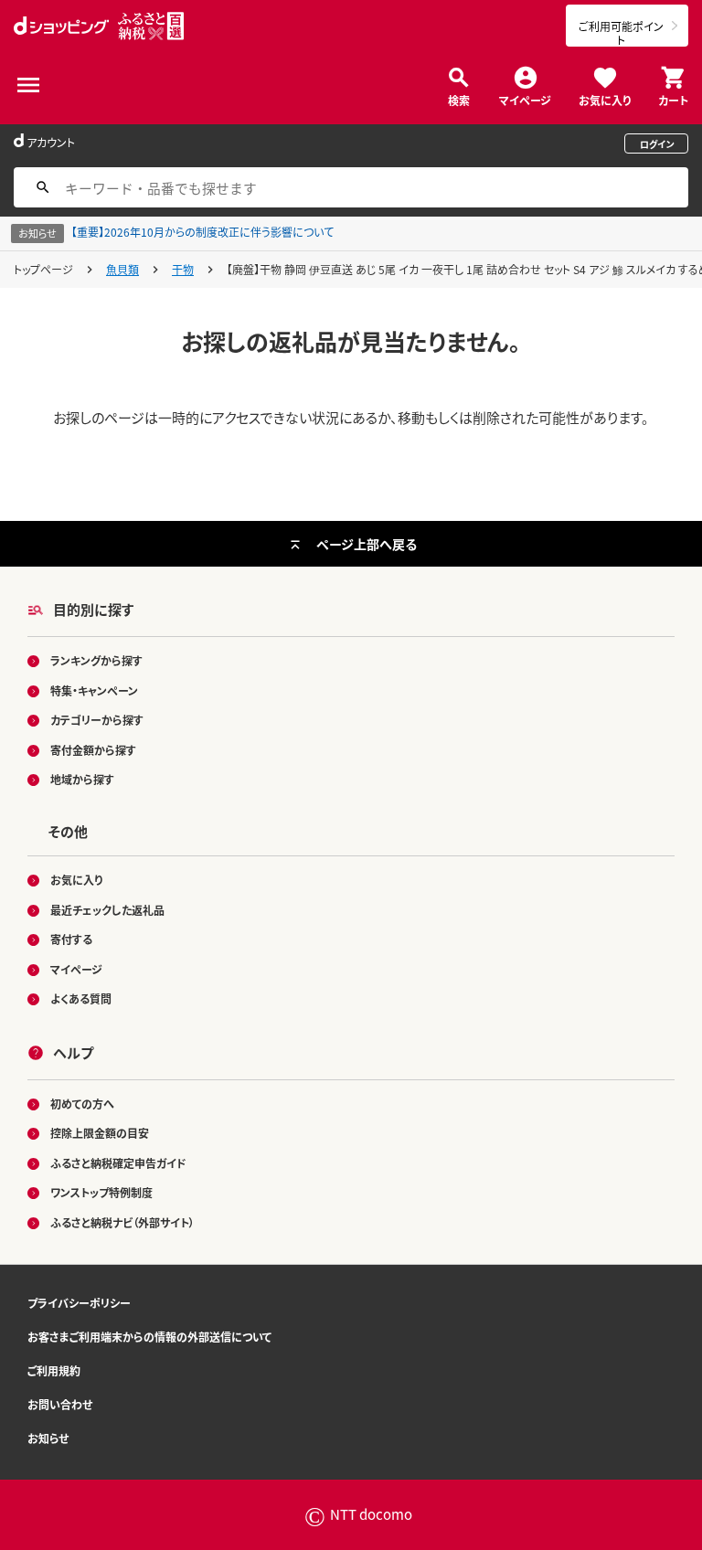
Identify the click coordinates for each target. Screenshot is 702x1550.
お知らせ (48, 1438)
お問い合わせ (59, 1404)
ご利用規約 (53, 1370)
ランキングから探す (96, 660)
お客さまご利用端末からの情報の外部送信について (149, 1336)
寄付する (71, 939)
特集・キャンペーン (94, 690)
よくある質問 (81, 998)
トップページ (43, 269)
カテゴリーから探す (97, 719)
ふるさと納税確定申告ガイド (118, 1163)
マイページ (525, 99)
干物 (183, 269)
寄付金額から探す (93, 750)
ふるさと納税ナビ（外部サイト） (122, 1222)
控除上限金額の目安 (99, 1133)
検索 (459, 99)
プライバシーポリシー (79, 1303)
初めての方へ (82, 1103)
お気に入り (605, 99)
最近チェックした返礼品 (107, 910)
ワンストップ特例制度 (101, 1192)
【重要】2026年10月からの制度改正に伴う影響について (202, 231)
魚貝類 (122, 269)
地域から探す (82, 779)
